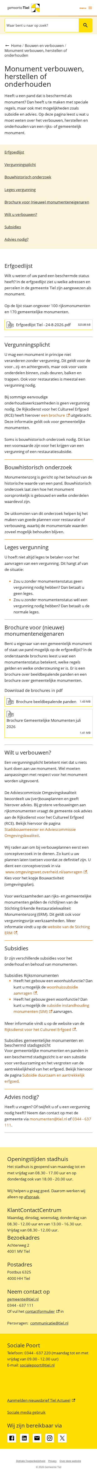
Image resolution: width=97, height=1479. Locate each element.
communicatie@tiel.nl (49, 1323)
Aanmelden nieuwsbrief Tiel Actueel (41, 1400)
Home (16, 45)
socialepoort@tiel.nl (37, 1365)
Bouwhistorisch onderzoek (28, 177)
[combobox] (41, 25)
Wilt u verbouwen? (21, 214)
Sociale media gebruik (26, 1412)
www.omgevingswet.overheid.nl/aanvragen (46, 871)
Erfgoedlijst (14, 152)
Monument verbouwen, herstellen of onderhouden (36, 53)
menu (82, 7)
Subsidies (13, 226)
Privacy (52, 1461)
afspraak (31, 1196)
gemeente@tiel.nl (23, 1299)
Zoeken (85, 25)
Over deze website (70, 1461)
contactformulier (42, 1311)
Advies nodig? (16, 239)
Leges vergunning (20, 189)
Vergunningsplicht (20, 164)
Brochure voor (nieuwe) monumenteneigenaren (47, 202)
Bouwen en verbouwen (44, 45)
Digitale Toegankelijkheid (30, 1461)
